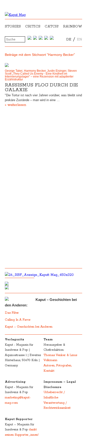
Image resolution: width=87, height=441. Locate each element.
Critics (32, 26)
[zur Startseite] (15, 15)
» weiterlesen (15, 105)
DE (68, 39)
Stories (13, 26)
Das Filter (12, 313)
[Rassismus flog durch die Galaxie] (43, 65)
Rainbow (72, 26)
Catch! (52, 26)
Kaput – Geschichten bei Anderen (28, 327)
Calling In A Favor (18, 320)
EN (79, 39)
